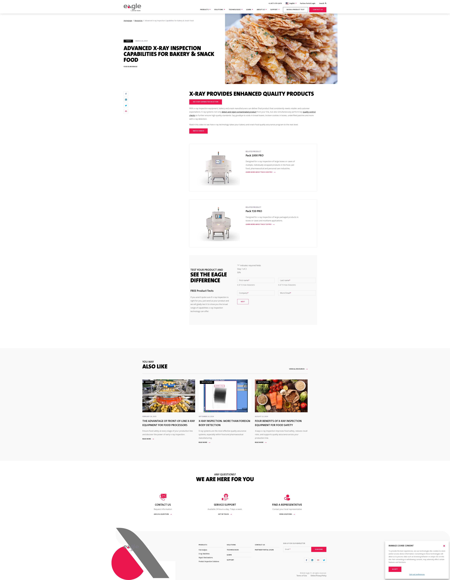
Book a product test (295, 10)
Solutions (218, 10)
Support (274, 10)
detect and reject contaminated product (239, 112)
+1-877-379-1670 (275, 3)
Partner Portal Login (307, 3)
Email (288, 549)
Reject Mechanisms (206, 557)
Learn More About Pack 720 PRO (258, 224)
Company (243, 293)
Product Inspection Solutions (209, 561)
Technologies (235, 10)
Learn (248, 10)
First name (244, 280)
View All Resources (297, 369)
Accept (395, 569)
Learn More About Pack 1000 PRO (259, 172)
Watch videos (198, 131)
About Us (261, 10)
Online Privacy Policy (318, 576)
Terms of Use (301, 576)
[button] (444, 546)
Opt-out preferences (417, 574)
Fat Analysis (203, 550)
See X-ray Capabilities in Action (205, 102)
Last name (285, 280)
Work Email (285, 293)
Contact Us (318, 10)
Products (204, 10)
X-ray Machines (204, 554)
